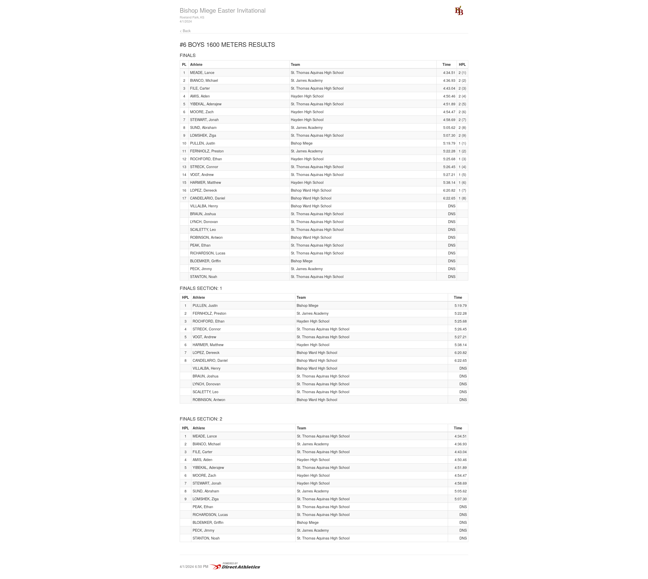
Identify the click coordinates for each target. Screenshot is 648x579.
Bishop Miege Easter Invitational (223, 10)
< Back (185, 30)
